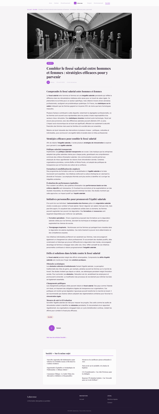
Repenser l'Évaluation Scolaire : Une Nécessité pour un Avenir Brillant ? (97, 379)
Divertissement (65, 3)
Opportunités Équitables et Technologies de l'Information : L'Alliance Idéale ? (61, 369)
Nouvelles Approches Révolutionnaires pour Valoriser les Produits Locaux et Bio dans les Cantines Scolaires (61, 362)
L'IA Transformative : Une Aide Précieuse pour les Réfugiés (97, 373)
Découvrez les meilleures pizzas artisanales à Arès (96, 361)
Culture (56, 3)
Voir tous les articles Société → (57, 337)
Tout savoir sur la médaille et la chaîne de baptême (95, 367)
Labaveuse (32, 396)
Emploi (89, 3)
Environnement (98, 3)
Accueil (29, 9)
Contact (109, 402)
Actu (50, 3)
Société (107, 3)
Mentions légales (112, 399)
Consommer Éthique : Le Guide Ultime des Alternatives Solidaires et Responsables (60, 375)
